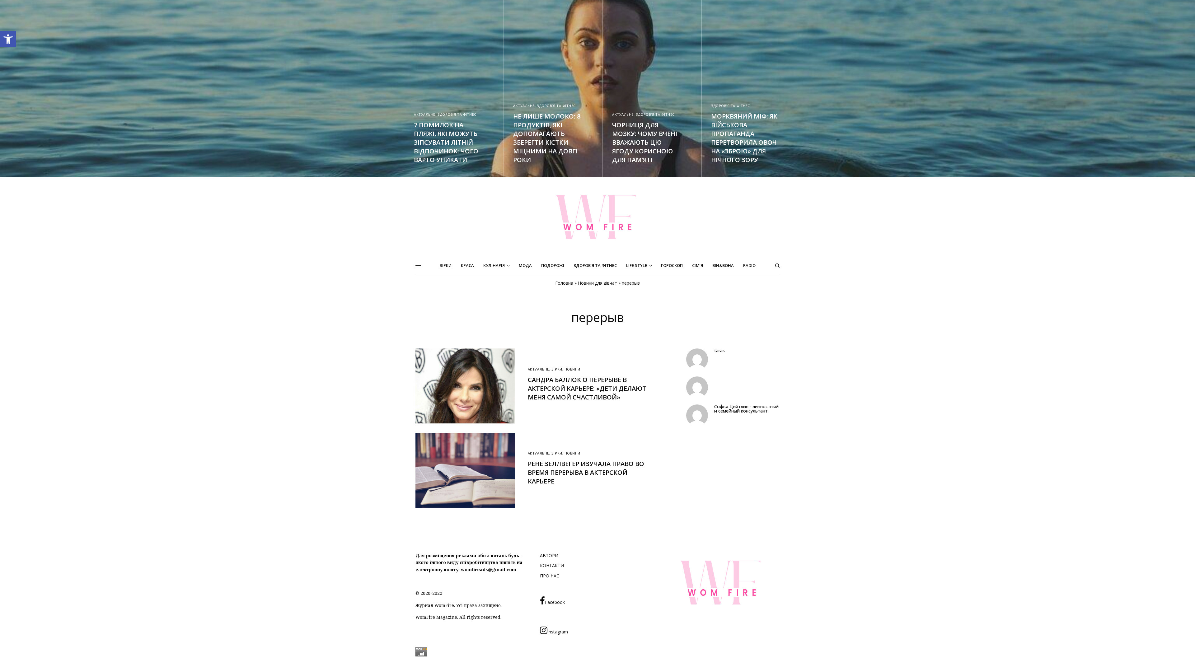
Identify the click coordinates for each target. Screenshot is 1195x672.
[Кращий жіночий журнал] (597, 217)
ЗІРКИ (556, 369)
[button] (8, 39)
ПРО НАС (549, 576)
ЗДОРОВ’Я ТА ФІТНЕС (457, 114)
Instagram (557, 632)
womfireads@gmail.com (488, 569)
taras (719, 350)
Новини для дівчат (597, 283)
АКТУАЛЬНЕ (424, 114)
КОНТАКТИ (552, 565)
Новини (572, 369)
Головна (564, 283)
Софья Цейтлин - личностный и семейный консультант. (746, 408)
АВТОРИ (549, 555)
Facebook (555, 602)
